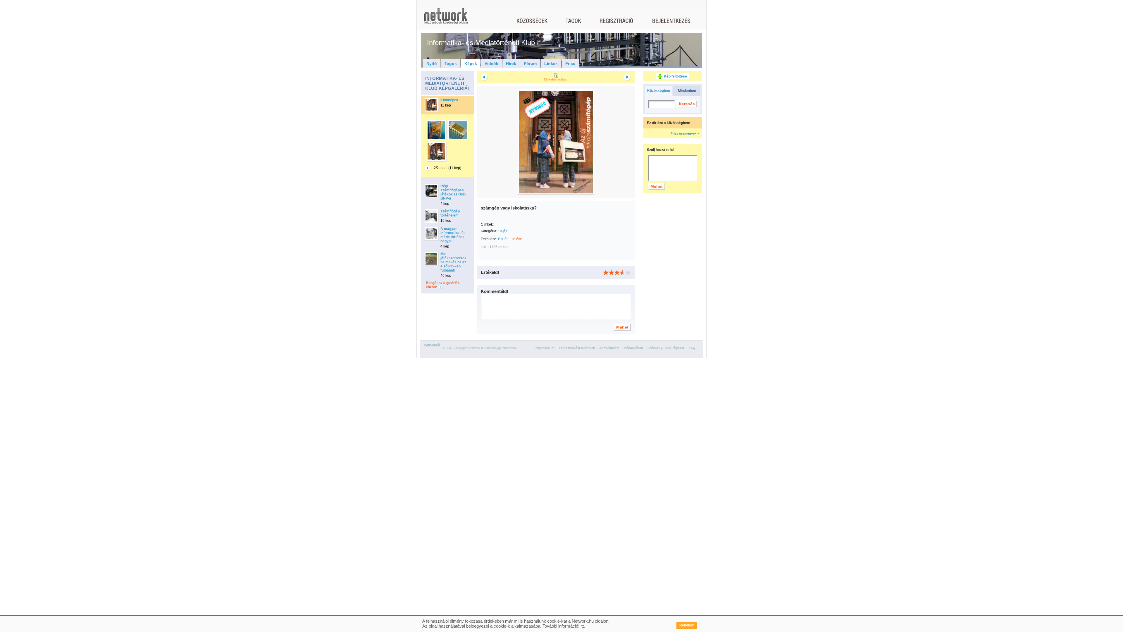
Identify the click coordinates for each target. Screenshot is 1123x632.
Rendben (686, 625)
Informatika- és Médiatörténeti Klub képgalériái (447, 83)
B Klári (503, 239)
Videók (491, 63)
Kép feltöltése (675, 76)
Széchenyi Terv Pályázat (665, 348)
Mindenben (687, 91)
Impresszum (544, 348)
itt (582, 626)
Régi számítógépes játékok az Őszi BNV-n (453, 192)
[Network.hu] (446, 19)
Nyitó (431, 63)
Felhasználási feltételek (577, 348)
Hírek (511, 63)
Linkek (551, 63)
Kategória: (489, 231)
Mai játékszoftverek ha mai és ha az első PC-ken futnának (453, 262)
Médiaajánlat (633, 348)
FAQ (692, 348)
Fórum (530, 63)
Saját (502, 231)
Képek (470, 63)
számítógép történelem (450, 213)
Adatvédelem (609, 348)
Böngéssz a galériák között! (443, 285)
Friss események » (685, 133)
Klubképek (449, 100)
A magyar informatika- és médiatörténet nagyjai (453, 235)
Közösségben (658, 91)
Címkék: (487, 224)
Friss (570, 63)
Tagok (451, 63)
